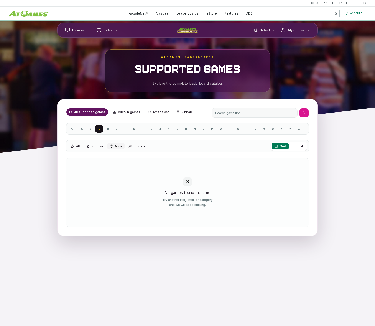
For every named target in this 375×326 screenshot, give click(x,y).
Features (231, 13)
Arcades (162, 13)
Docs (314, 3)
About (329, 3)
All (72, 128)
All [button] (78, 146)
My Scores (296, 30)
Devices (78, 30)
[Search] (304, 113)
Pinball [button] (186, 112)
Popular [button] (97, 146)
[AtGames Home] (29, 13)
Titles (108, 30)
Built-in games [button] (129, 112)
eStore (211, 13)
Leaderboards (187, 13)
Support (361, 3)
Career (344, 3)
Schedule (267, 30)
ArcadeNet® (138, 13)
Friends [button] (139, 146)
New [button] (118, 146)
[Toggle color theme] (336, 13)
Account (356, 13)
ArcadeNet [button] (161, 112)
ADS (249, 13)
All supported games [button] (89, 112)
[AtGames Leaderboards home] (187, 30)
